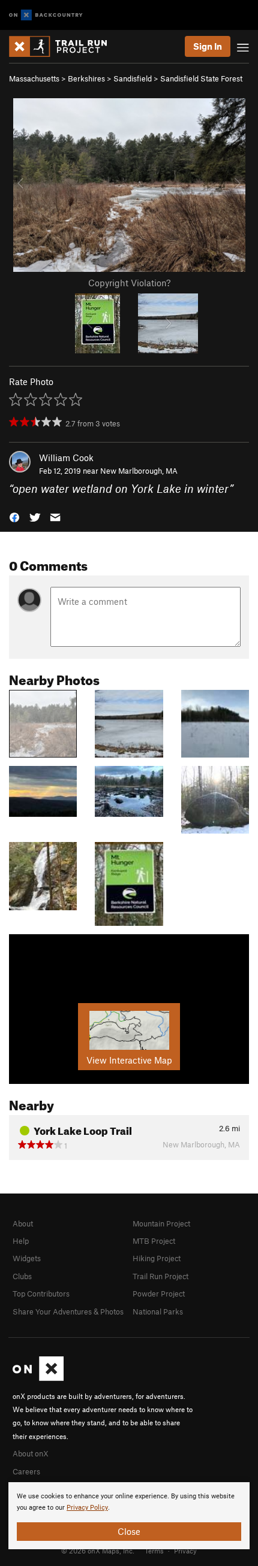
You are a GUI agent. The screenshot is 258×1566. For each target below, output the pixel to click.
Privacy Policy (87, 1508)
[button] (14, 516)
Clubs (22, 1276)
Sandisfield (132, 78)
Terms (154, 1550)
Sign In (207, 46)
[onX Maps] (38, 1378)
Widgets (27, 1258)
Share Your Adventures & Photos (68, 1311)
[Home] (64, 46)
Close (129, 1531)
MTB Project (154, 1241)
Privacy (185, 1550)
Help (21, 1241)
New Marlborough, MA (139, 470)
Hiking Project (157, 1258)
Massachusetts (34, 78)
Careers (26, 1471)
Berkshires (86, 78)
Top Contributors (41, 1293)
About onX (31, 1453)
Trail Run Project (160, 1276)
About (23, 1223)
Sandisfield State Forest (201, 78)
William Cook (66, 457)
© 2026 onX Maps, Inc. (97, 1550)
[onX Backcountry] (46, 15)
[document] (129, 1516)
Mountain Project (161, 1223)
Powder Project (159, 1293)
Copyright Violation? (129, 282)
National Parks (158, 1311)
